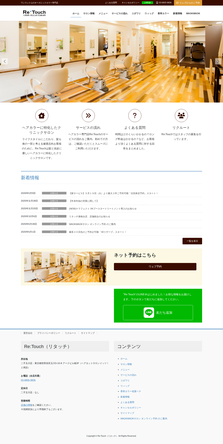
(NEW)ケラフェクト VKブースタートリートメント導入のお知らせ (103, 208)
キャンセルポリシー (130, 2)
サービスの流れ (128, 375)
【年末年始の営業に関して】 (84, 201)
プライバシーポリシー (48, 333)
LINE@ (147, 2)
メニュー (125, 369)
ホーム (123, 358)
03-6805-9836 (28, 380)
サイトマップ (88, 333)
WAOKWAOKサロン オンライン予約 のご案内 (92, 224)
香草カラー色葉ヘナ (130, 391)
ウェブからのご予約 (189, 2)
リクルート (70, 333)
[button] (218, 61)
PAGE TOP (214, 428)
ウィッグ (125, 386)
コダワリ (125, 380)
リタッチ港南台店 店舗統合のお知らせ (89, 216)
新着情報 (30, 177)
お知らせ (54, 193)
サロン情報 (126, 364)
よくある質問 (111, 2)
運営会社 (27, 333)
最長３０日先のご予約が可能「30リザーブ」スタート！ (98, 232)
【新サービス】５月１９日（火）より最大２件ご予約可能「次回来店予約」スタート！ (113, 193)
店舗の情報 (26, 405)
